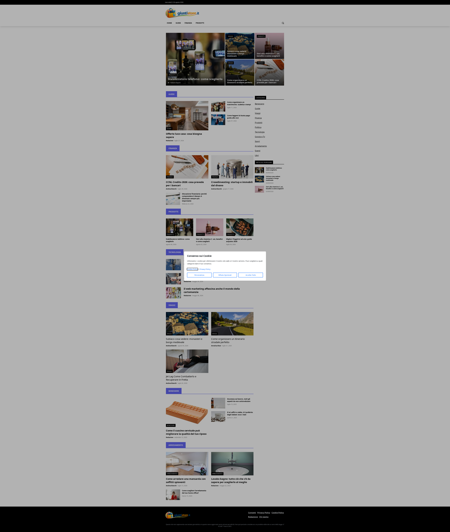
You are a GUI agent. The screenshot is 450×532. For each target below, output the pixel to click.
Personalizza (199, 275)
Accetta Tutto (251, 275)
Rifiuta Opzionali (225, 275)
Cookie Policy (192, 269)
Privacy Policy (205, 269)
